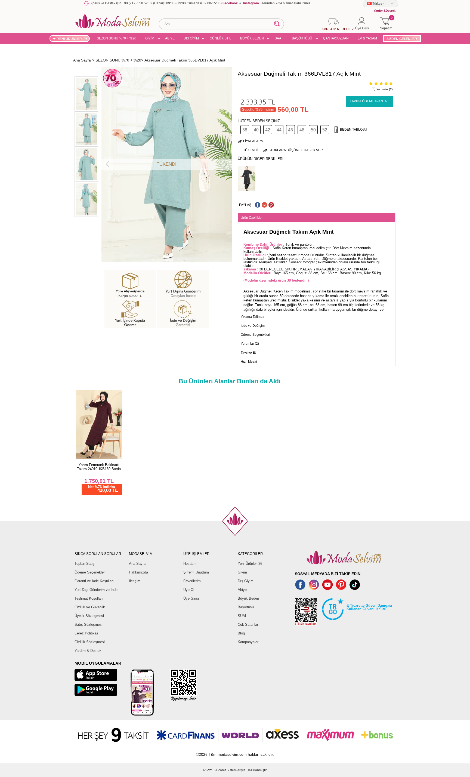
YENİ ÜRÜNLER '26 (72, 39)
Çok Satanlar (248, 624)
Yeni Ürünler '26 (250, 564)
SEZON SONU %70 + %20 (116, 38)
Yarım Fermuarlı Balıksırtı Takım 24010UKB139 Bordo (99, 467)
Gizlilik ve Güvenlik (90, 607)
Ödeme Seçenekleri (90, 572)
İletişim (134, 581)
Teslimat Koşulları (89, 598)
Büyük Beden (248, 598)
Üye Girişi (191, 598)
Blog (241, 633)
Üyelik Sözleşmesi (89, 616)
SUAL (242, 616)
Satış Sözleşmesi (89, 624)
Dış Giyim (245, 581)
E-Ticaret (219, 770)
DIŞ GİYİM (191, 38)
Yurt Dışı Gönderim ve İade (96, 590)
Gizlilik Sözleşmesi (90, 642)
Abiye (242, 590)
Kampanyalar (248, 642)
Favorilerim (192, 581)
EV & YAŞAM (367, 38)
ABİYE (170, 38)
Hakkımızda (138, 572)
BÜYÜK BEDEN (252, 38)
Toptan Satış (85, 564)
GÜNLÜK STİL (220, 38)
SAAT (279, 38)
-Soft (207, 770)
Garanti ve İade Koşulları (94, 581)
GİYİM (149, 38)
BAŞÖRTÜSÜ (302, 38)
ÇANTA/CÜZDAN (336, 38)
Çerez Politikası (87, 633)
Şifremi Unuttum (196, 572)
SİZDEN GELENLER (401, 39)
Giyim (242, 572)
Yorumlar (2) (384, 89)
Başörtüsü (246, 607)
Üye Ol (188, 590)
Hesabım (190, 564)
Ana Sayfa (137, 564)
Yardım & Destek (88, 651)
